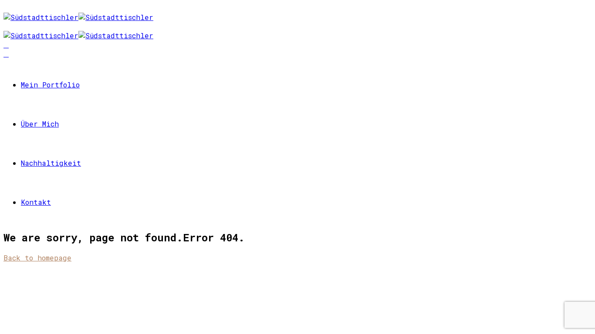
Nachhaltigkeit (51, 162)
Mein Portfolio (50, 84)
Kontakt (36, 202)
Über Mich (40, 123)
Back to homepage (37, 257)
